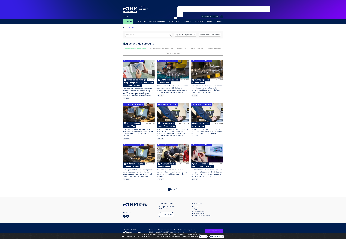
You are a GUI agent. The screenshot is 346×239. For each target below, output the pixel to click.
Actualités (128, 21)
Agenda (210, 21)
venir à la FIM (167, 214)
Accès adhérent (199, 211)
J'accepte (203, 236)
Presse (219, 21)
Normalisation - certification (135, 49)
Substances (181, 49)
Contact (196, 207)
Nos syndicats (174, 21)
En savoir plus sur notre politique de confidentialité (183, 236)
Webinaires (199, 21)
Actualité (126, 98)
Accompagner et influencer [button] (154, 21)
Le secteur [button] (187, 21)
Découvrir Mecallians (214, 231)
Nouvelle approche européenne (161, 49)
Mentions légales (199, 213)
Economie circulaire (173, 53)
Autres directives (196, 49)
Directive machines (214, 49)
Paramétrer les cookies (216, 236)
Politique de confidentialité (202, 215)
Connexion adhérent (210, 16)
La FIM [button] (138, 21)
